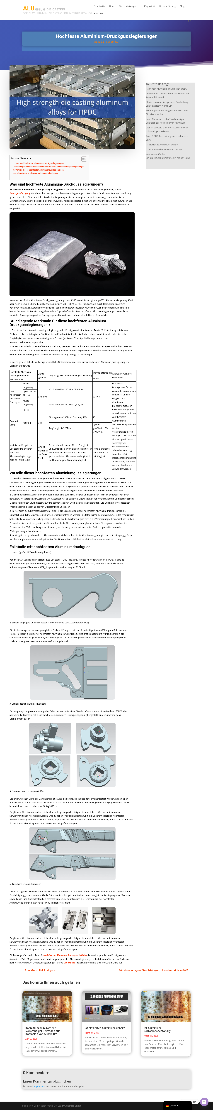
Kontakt (98, 13)
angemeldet (40, 1086)
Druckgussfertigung (20, 193)
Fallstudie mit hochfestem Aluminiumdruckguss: (36, 173)
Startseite (99, 6)
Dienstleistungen (128, 6)
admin (101, 42)
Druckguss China (71, 1105)
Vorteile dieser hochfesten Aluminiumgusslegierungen (39, 170)
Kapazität (149, 6)
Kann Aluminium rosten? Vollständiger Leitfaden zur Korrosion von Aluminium (42, 1031)
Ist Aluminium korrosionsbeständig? (164, 149)
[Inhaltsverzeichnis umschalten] (82, 159)
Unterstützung (167, 6)
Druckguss (69, 962)
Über (111, 6)
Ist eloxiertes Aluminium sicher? (162, 144)
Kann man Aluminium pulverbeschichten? (166, 88)
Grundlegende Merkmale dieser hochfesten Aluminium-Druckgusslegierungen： (50, 166)
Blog (182, 6)
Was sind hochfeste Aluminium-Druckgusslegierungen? (40, 163)
